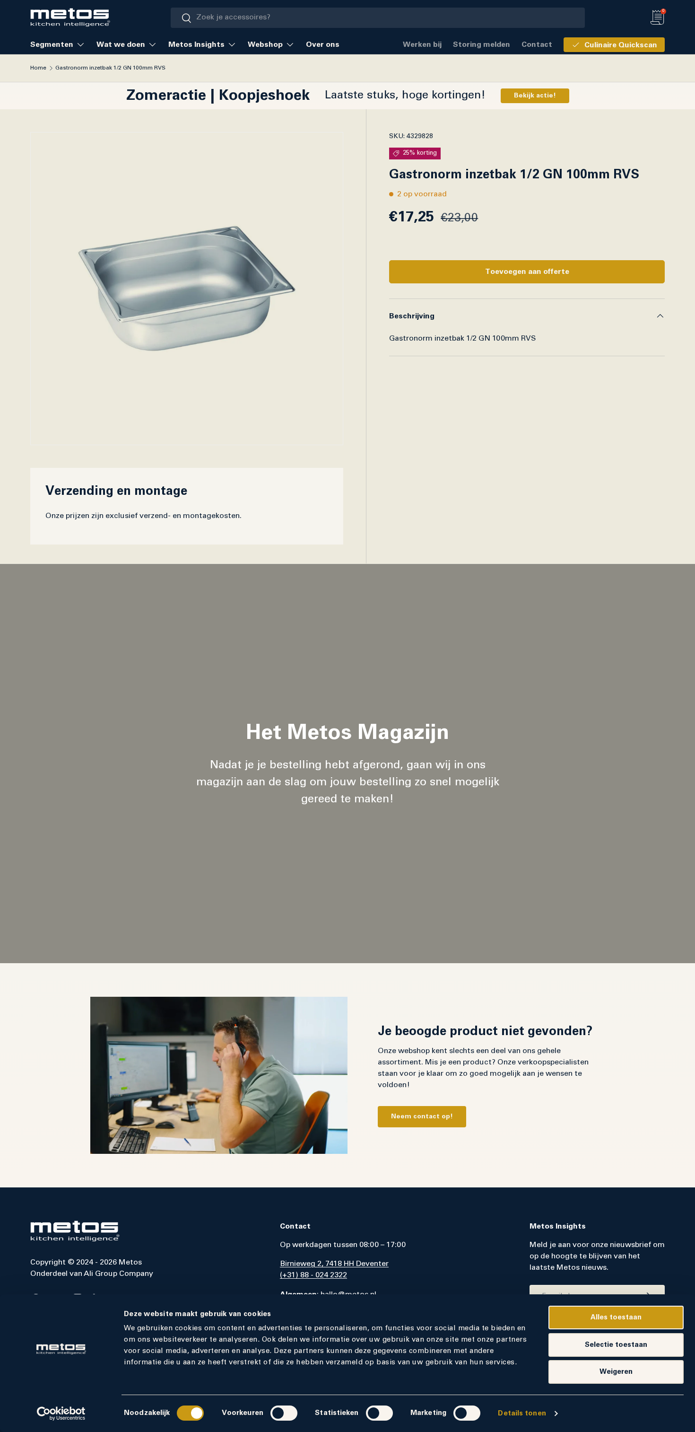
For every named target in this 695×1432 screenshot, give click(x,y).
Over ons (322, 44)
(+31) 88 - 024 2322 (313, 1275)
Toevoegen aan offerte (527, 271)
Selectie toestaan (616, 1344)
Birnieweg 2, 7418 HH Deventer (334, 1264)
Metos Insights (196, 44)
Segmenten (51, 44)
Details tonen (522, 1413)
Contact (536, 44)
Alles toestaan (616, 1317)
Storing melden (481, 44)
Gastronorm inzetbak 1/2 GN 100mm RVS (110, 68)
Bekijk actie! (535, 95)
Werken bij (422, 44)
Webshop (265, 44)
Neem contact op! (422, 1116)
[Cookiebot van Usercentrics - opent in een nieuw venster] (61, 1413)
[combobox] (378, 18)
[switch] (283, 1413)
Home (38, 68)
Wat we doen (120, 44)
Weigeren (616, 1371)
